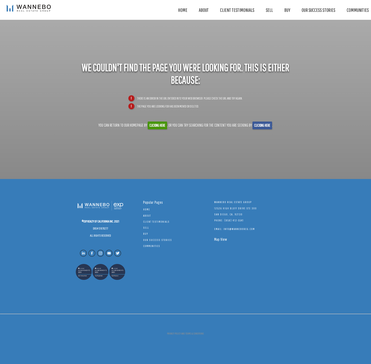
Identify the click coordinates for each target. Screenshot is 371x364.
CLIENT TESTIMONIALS (237, 10)
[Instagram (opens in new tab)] (100, 253)
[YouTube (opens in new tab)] (109, 253)
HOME (182, 10)
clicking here (157, 125)
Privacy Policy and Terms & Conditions (185, 333)
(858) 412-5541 (234, 220)
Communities (358, 10)
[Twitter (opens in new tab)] (117, 253)
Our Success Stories (318, 10)
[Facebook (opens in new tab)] (91, 253)
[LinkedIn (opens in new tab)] (83, 253)
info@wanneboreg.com (239, 229)
